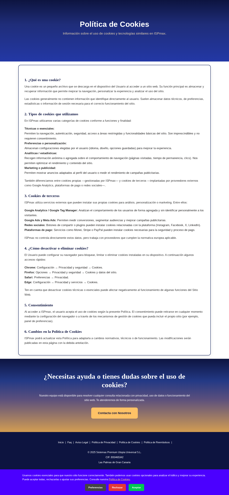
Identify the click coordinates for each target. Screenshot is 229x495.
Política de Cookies (129, 442)
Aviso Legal (81, 442)
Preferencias (95, 487)
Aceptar (136, 487)
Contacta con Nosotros (114, 413)
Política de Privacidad (103, 442)
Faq (69, 442)
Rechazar (117, 487)
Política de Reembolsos (157, 442)
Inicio (61, 442)
